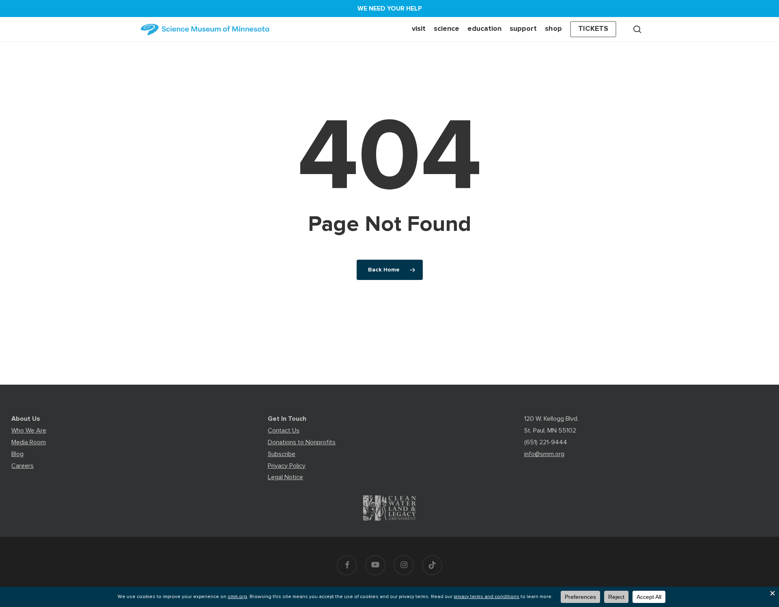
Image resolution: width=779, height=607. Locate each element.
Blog (17, 454)
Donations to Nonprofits (302, 442)
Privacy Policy (287, 466)
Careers (22, 466)
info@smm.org (544, 454)
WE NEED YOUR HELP (389, 8)
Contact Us (283, 430)
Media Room (28, 442)
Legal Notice (285, 477)
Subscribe (281, 454)
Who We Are (28, 430)
